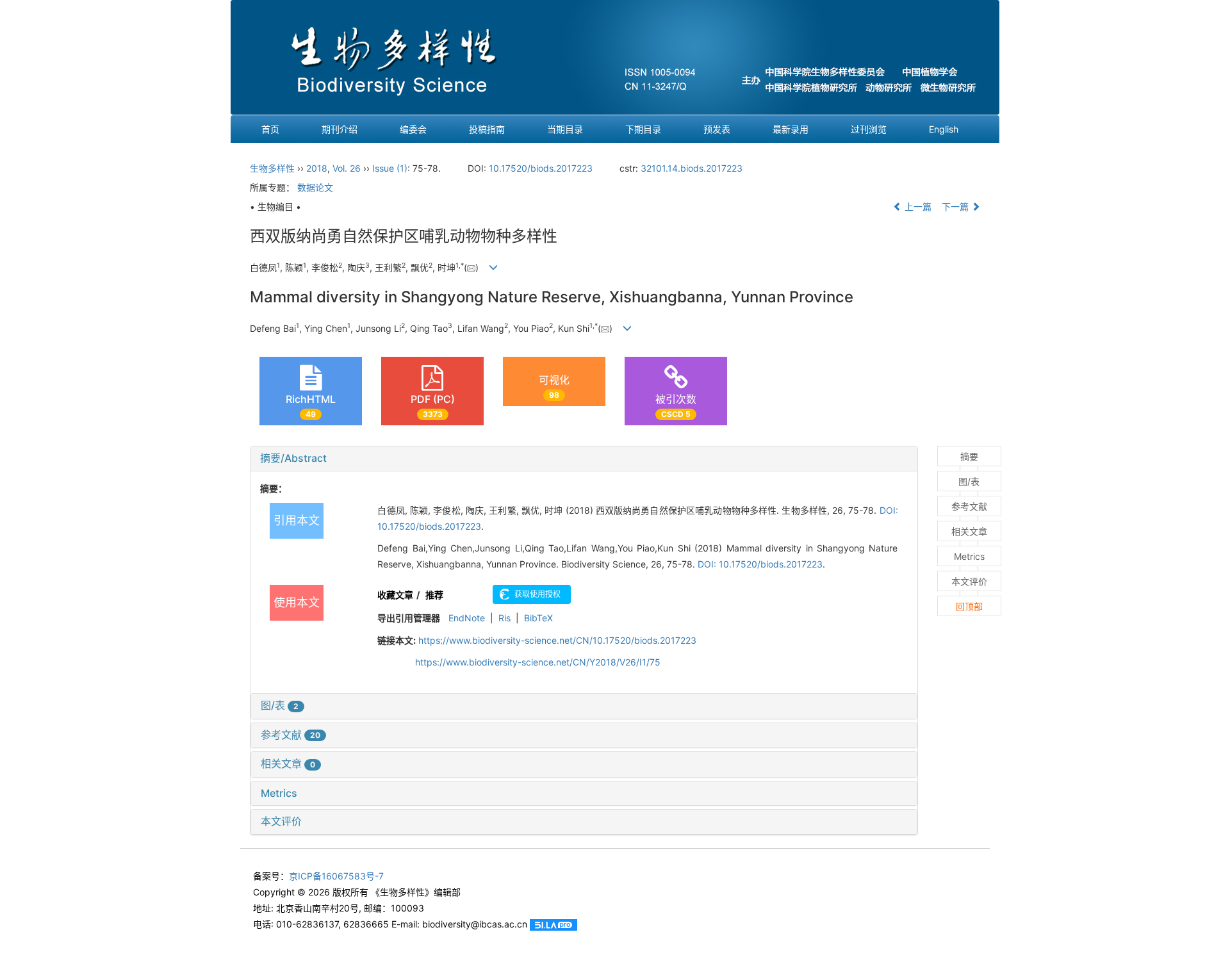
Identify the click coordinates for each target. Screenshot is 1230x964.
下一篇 (956, 206)
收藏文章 (395, 594)
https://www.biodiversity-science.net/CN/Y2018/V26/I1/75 (537, 662)
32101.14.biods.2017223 (691, 168)
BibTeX (538, 617)
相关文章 (288, 763)
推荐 (434, 594)
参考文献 (290, 734)
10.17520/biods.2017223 (541, 168)
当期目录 (565, 129)
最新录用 (790, 129)
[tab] (583, 458)
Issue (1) (389, 168)
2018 (316, 168)
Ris (504, 617)
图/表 (280, 705)
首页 (270, 129)
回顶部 (969, 606)
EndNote (466, 617)
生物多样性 (272, 168)
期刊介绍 (339, 129)
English (943, 129)
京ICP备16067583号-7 (336, 875)
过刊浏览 (869, 129)
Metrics (279, 793)
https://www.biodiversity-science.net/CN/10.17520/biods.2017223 (557, 640)
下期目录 (643, 129)
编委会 (413, 129)
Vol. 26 (346, 168)
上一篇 (916, 206)
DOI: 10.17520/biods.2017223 (760, 564)
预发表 (716, 129)
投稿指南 (487, 129)
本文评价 (281, 821)
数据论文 (315, 187)
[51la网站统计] (553, 924)
